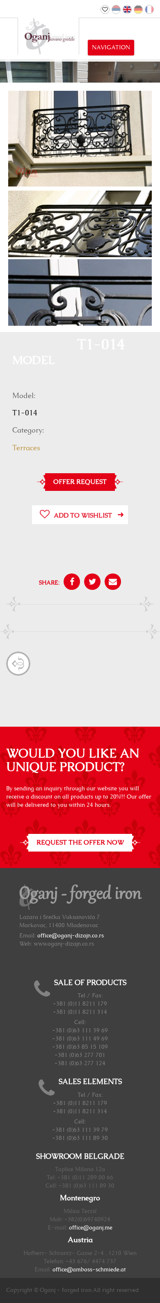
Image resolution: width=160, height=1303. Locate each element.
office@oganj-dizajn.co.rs (70, 936)
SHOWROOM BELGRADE (80, 1156)
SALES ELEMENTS (90, 1082)
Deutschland (138, 9)
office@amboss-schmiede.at (89, 1270)
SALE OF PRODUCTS (90, 983)
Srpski (116, 9)
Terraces (26, 448)
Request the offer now (80, 842)
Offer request (80, 482)
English (127, 9)
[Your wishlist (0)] (105, 9)
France (149, 9)
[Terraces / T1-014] (80, 138)
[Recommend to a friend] (111, 583)
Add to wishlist (83, 515)
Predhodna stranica (18, 664)
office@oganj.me (90, 1228)
